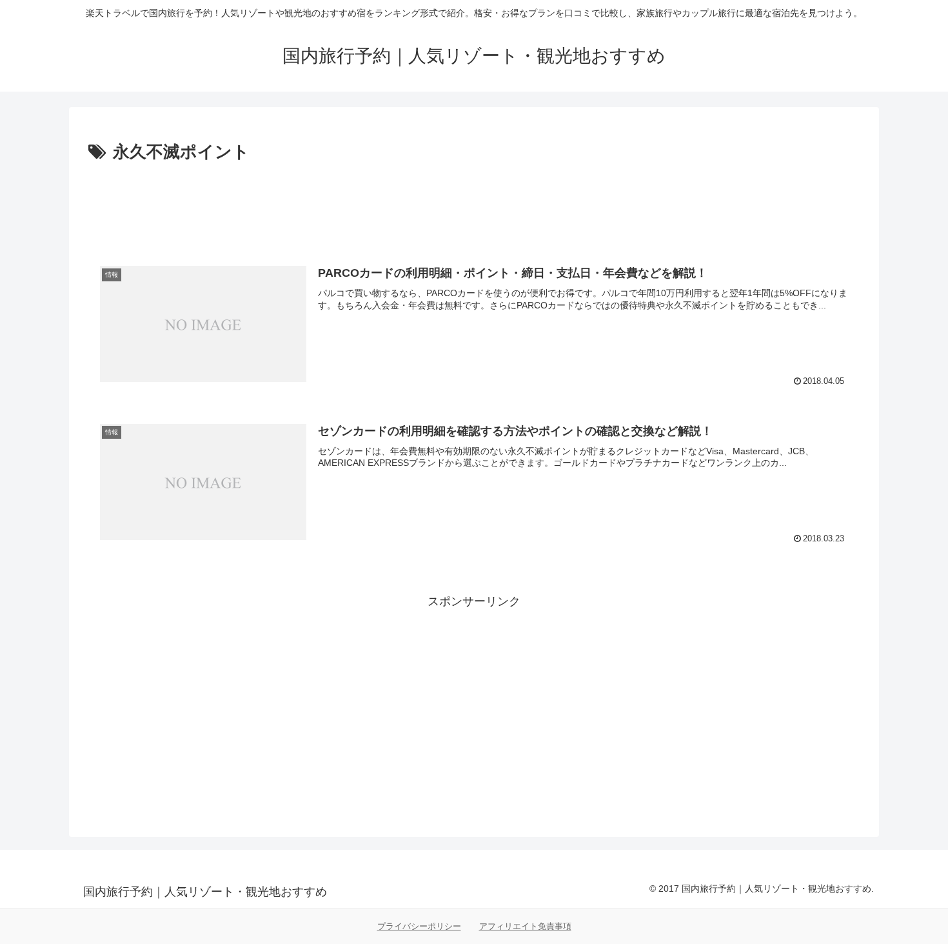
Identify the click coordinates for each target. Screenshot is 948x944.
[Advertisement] (474, 203)
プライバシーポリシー (419, 926)
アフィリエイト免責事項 (525, 926)
